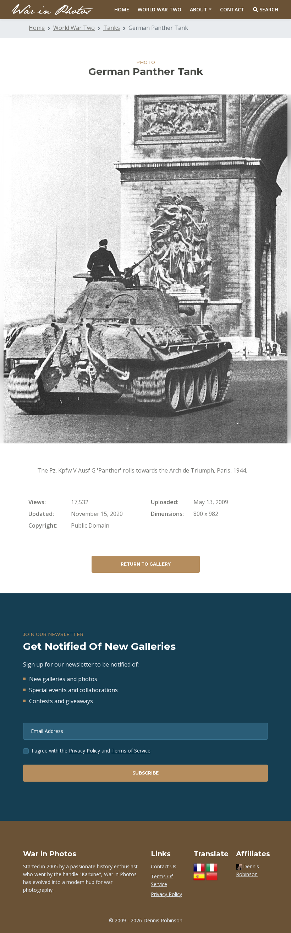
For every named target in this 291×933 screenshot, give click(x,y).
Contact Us (163, 866)
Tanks (111, 28)
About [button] (198, 9)
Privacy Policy (84, 750)
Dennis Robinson (162, 920)
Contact (232, 9)
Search (268, 9)
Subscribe (145, 773)
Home (121, 9)
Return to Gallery (146, 564)
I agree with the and (91, 750)
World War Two (159, 9)
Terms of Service (130, 750)
